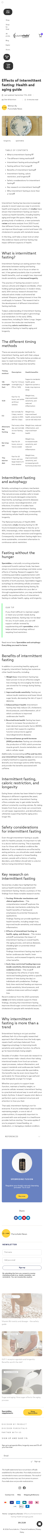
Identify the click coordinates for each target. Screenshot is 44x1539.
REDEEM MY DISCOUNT (33, 780)
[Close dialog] (41, 756)
